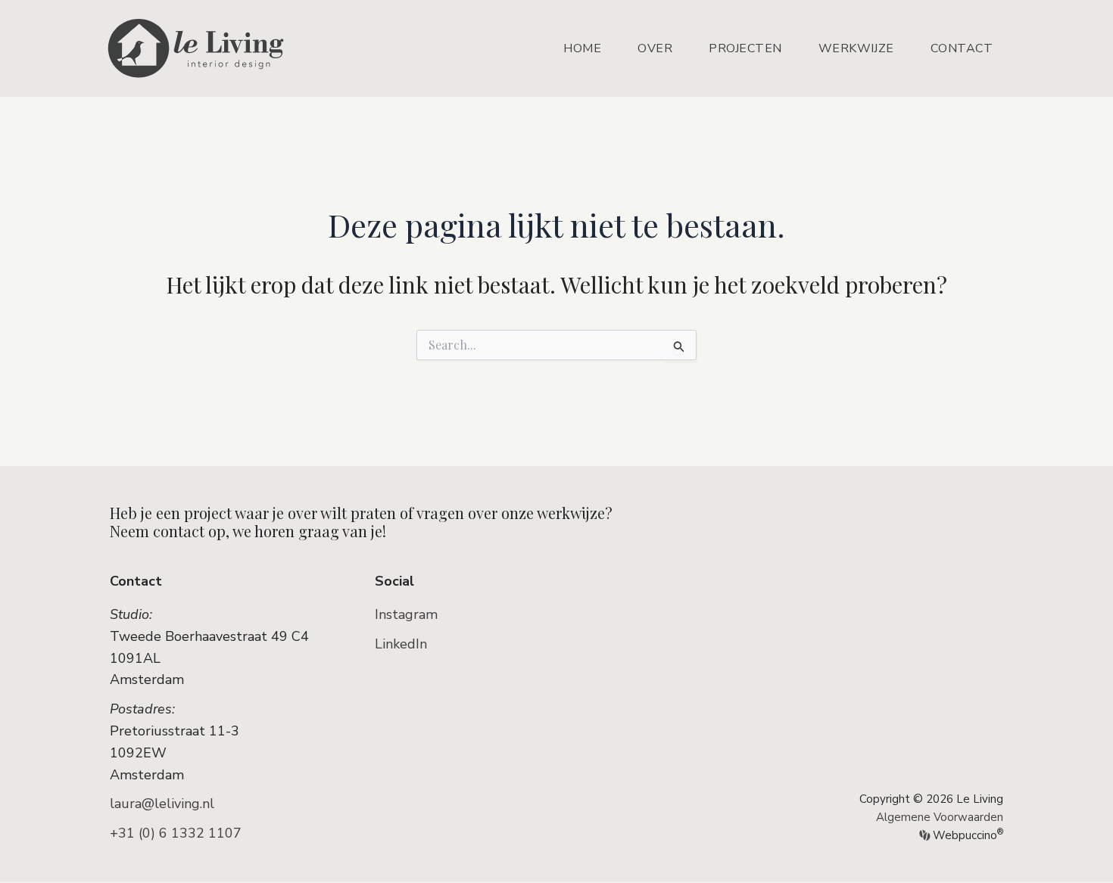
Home (582, 48)
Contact (962, 48)
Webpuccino (966, 835)
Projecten (745, 48)
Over (655, 48)
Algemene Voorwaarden (939, 817)
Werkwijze (856, 48)
